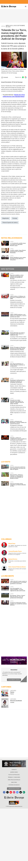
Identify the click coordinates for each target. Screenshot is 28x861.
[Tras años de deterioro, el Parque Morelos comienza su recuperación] (5, 368)
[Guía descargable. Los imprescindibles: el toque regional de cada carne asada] (5, 588)
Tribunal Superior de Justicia (10, 222)
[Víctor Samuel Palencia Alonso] (4, 568)
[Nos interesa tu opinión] (14, 763)
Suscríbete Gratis (14, 679)
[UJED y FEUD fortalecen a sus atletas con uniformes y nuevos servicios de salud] (5, 320)
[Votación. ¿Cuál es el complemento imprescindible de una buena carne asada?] (5, 446)
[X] (7, 792)
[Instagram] (14, 792)
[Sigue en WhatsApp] (23, 77)
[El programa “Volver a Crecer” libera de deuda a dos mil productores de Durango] (5, 595)
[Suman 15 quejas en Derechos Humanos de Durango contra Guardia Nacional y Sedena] (5, 352)
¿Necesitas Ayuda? (14, 788)
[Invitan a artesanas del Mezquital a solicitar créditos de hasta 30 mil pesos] (5, 426)
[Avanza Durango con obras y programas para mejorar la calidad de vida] (5, 336)
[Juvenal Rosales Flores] (4, 553)
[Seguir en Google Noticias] (25, 77)
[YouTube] (11, 792)
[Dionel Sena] (4, 545)
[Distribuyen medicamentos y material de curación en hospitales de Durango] (5, 387)
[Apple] (20, 792)
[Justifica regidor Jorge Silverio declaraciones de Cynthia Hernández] (5, 250)
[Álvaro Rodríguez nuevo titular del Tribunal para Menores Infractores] (5, 257)
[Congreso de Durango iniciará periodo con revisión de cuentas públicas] (5, 603)
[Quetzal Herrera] (4, 561)
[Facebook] (4, 792)
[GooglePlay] (24, 792)
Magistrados (5, 218)
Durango (14, 218)
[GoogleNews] (17, 792)
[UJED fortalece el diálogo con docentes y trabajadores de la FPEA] (5, 302)
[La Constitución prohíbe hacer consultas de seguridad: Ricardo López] (5, 243)
